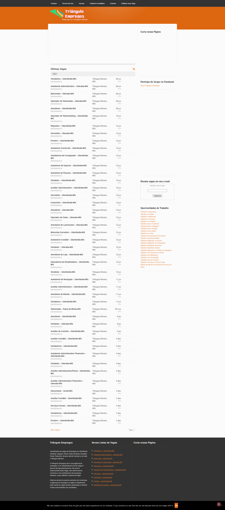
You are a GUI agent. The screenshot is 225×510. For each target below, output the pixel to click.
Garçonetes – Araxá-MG (62, 390)
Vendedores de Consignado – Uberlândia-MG (69, 156)
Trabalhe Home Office (148, 231)
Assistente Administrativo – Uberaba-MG (69, 86)
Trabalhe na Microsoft (148, 216)
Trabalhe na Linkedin (147, 221)
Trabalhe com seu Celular (149, 260)
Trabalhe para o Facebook (149, 224)
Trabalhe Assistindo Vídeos (150, 248)
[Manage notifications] (219, 504)
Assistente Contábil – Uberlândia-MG (67, 239)
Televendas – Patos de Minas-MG (66, 309)
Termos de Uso (67, 3)
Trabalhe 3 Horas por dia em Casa (152, 262)
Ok (176, 505)
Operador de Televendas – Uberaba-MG (68, 101)
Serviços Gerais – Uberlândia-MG (66, 405)
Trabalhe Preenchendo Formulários (153, 236)
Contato (54, 3)
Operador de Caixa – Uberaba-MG (66, 217)
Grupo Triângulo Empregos (150, 85)
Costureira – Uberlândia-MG (63, 202)
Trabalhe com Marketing (149, 255)
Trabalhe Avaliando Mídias (149, 238)
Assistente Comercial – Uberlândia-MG (68, 148)
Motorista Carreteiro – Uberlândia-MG (68, 232)
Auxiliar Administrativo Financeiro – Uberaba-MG (67, 382)
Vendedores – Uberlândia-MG (64, 346)
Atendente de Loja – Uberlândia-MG (67, 254)
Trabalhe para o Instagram (149, 226)
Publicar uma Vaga (128, 3)
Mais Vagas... (56, 430)
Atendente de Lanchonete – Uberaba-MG (69, 224)
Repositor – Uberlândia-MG (63, 125)
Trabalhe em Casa (147, 233)
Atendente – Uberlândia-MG (63, 108)
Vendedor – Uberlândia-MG (63, 180)
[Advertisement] (93, 45)
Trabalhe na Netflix (147, 214)
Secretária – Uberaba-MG (62, 133)
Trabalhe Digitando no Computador (152, 243)
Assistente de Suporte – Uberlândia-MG (69, 165)
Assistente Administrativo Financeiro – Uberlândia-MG (68, 354)
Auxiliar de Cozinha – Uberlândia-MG (67, 331)
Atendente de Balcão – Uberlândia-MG (68, 294)
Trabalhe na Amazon (147, 219)
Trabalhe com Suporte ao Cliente (152, 252)
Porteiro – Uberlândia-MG (62, 140)
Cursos (81, 3)
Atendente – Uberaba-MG (62, 209)
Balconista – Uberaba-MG (62, 93)
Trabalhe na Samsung (148, 212)
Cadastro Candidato (97, 3)
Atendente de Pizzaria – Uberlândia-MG (68, 172)
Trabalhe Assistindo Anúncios (150, 245)
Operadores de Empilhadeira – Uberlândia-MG (70, 263)
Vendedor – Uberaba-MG (62, 247)
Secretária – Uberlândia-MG (63, 195)
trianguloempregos (56, 81)
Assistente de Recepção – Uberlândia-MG (69, 279)
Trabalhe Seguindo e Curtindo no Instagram (155, 250)
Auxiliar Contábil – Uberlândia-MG (66, 338)
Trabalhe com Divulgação (149, 257)
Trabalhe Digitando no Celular (151, 240)
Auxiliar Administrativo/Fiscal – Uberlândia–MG (71, 372)
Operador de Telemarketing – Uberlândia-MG (69, 117)
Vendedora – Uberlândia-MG (63, 78)
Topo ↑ (131, 430)
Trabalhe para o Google (148, 228)
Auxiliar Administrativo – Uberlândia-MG (69, 187)
